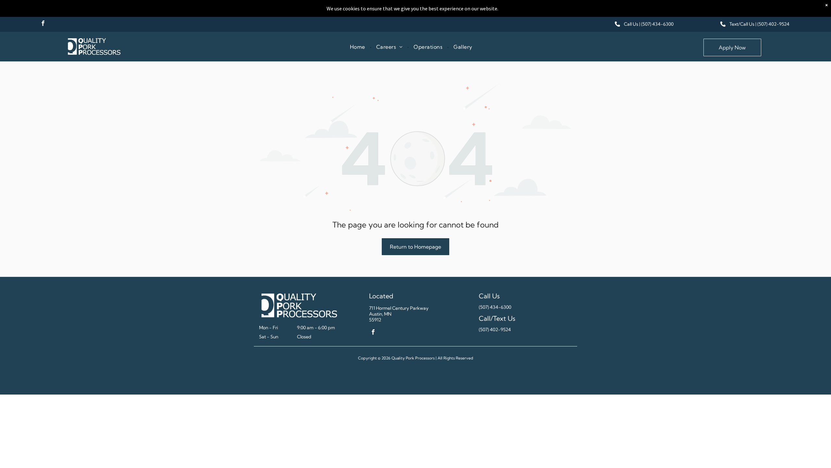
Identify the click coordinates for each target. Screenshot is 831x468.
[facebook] (43, 24)
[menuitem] (358, 46)
